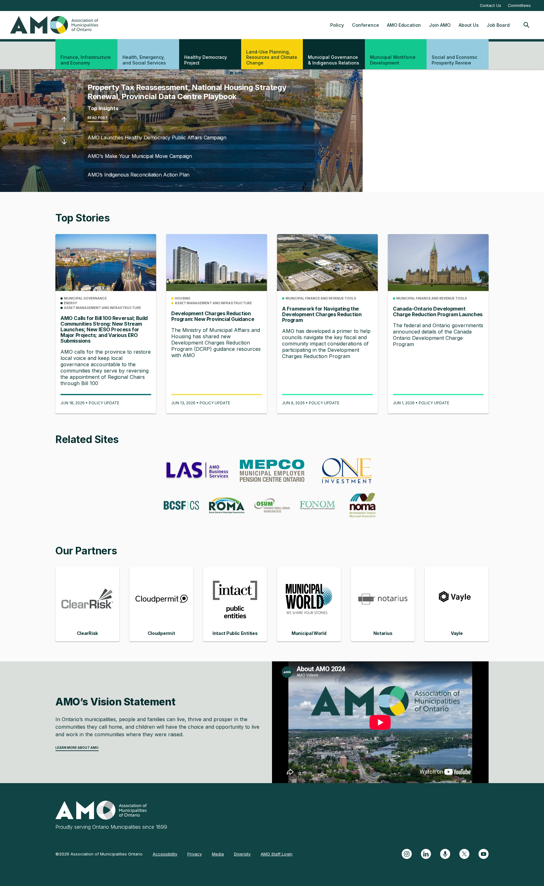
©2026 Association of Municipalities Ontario (99, 853)
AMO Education (404, 25)
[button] (64, 119)
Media (218, 853)
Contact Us (490, 5)
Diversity (242, 853)
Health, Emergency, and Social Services (144, 59)
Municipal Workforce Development (393, 59)
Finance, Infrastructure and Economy (85, 59)
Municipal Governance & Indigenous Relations (333, 59)
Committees (519, 5)
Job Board (498, 25)
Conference (365, 25)
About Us (469, 25)
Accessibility (165, 853)
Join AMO (439, 25)
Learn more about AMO (77, 747)
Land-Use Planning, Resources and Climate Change (271, 57)
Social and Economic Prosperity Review (454, 59)
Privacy (194, 853)
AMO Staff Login (276, 853)
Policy (337, 25)
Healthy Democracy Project (205, 59)
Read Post (98, 118)
